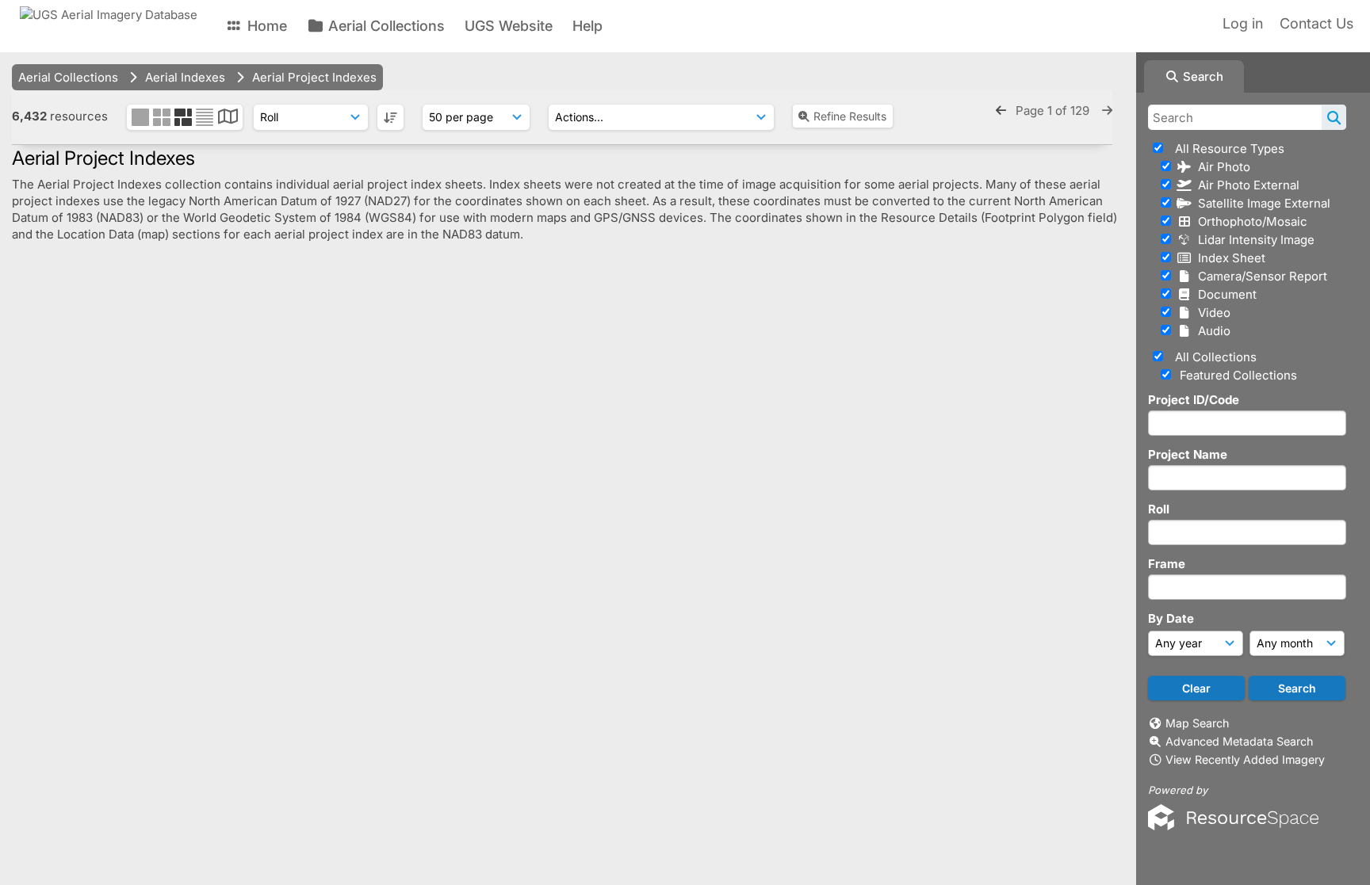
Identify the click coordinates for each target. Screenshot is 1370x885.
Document (1224, 294)
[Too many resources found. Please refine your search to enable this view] (227, 118)
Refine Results (849, 116)
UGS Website (509, 25)
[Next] (1107, 110)
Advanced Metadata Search (1239, 741)
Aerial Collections (384, 25)
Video (1211, 312)
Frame (1166, 563)
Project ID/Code (1193, 399)
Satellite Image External (1261, 203)
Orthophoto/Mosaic (1249, 221)
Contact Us (1316, 23)
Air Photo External (1245, 185)
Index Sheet (1228, 257)
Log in (1243, 23)
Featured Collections (1237, 375)
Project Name (1187, 454)
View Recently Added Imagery (1245, 759)
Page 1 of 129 (1054, 110)
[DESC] (390, 117)
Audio (1211, 330)
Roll (1158, 509)
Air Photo (1221, 166)
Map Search (1197, 723)
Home (265, 25)
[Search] (1334, 117)
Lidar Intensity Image (1253, 239)
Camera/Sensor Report (1259, 276)
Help (587, 25)
